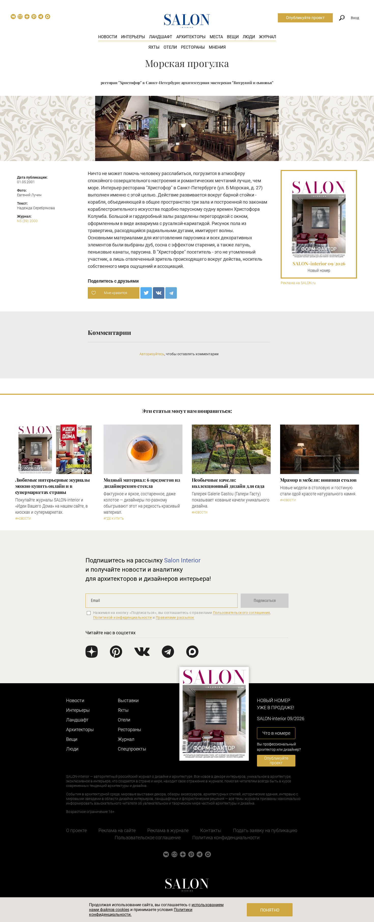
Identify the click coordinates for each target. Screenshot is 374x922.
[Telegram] (171, 293)
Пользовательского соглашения (241, 613)
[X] (146, 293)
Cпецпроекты (132, 749)
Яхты (154, 47)
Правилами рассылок (175, 617)
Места (216, 36)
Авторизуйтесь (151, 354)
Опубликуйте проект (305, 17)
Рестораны (193, 47)
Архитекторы (191, 36)
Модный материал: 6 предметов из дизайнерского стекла (142, 483)
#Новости (23, 518)
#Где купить (114, 518)
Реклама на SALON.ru (298, 283)
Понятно (269, 910)
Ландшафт (160, 36)
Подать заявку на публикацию (265, 830)
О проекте (76, 830)
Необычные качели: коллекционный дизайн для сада (228, 483)
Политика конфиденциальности (226, 837)
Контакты (210, 830)
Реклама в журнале (168, 830)
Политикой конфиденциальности (122, 617)
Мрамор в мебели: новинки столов (318, 480)
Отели (170, 47)
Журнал (267, 36)
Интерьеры (133, 36)
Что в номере (276, 733)
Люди (249, 36)
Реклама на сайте (117, 830)
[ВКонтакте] (158, 293)
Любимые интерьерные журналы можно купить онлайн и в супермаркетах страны (52, 486)
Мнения (217, 47)
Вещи (233, 36)
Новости (107, 36)
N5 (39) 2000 (27, 221)
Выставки (128, 700)
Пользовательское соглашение (148, 837)
